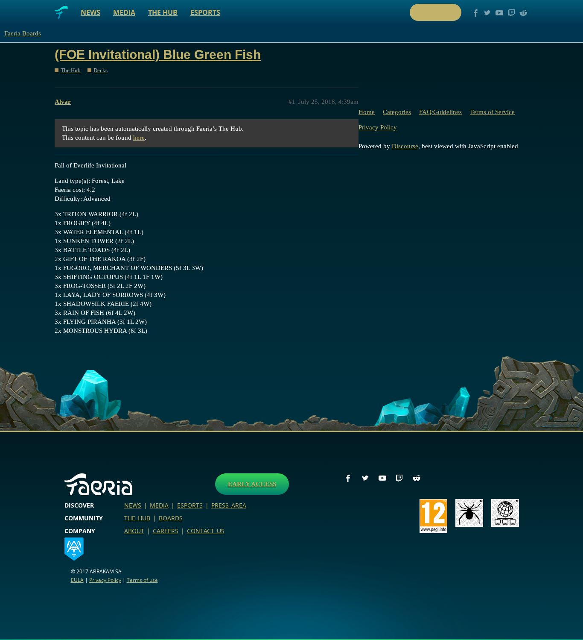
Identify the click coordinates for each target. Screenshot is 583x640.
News (90, 12)
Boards (171, 518)
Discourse (405, 146)
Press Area (228, 505)
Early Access (252, 484)
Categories (397, 112)
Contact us (205, 531)
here (139, 137)
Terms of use (142, 580)
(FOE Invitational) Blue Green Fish (158, 54)
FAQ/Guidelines (440, 112)
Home (367, 112)
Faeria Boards (22, 33)
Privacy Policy (378, 127)
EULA (77, 580)
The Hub (163, 12)
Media (124, 12)
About (134, 531)
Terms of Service (492, 112)
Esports (205, 12)
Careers (165, 531)
